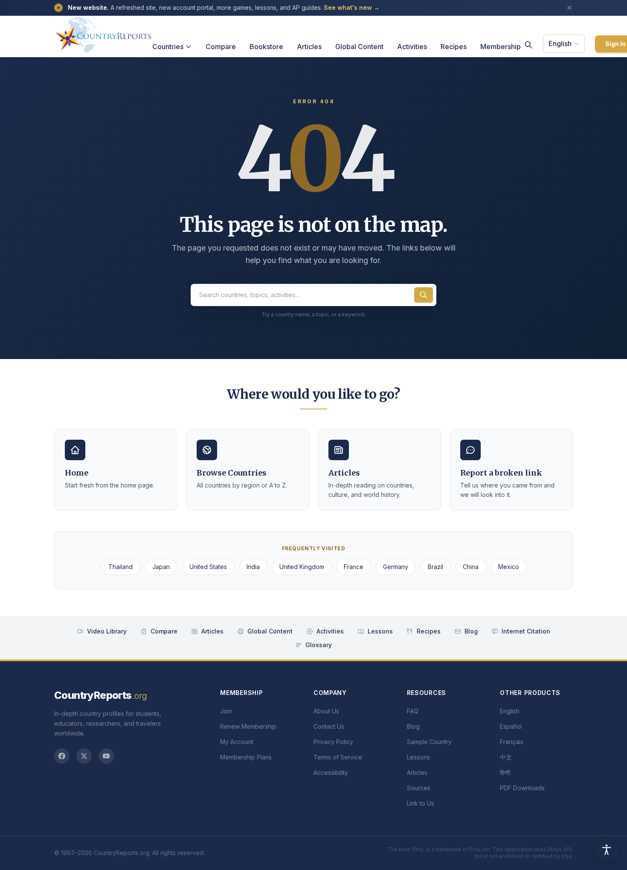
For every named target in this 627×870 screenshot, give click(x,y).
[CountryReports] (103, 32)
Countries (167, 46)
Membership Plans (246, 757)
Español (511, 726)
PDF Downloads (522, 787)
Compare (221, 46)
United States (208, 566)
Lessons (380, 631)
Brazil (435, 566)
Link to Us (420, 803)
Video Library (107, 631)
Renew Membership (248, 726)
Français (511, 741)
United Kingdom (301, 566)
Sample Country (429, 741)
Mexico (508, 566)
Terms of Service (338, 757)
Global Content (359, 46)
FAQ (412, 711)
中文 (506, 757)
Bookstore (266, 46)
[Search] (528, 45)
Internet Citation (526, 631)
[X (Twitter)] (84, 756)
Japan (161, 566)
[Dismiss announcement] (569, 8)
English (560, 43)
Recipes (454, 46)
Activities (412, 46)
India (253, 566)
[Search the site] (423, 295)
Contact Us (329, 726)
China (471, 566)
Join (226, 711)
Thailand (120, 566)
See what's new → (352, 7)
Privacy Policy (333, 741)
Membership (500, 46)
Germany (395, 566)
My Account (236, 741)
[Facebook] (62, 756)
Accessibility (331, 772)
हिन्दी (505, 772)
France (353, 566)
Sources (418, 787)
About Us (326, 711)
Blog (471, 631)
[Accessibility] (606, 849)
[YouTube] (106, 756)
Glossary (318, 644)
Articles (309, 46)
